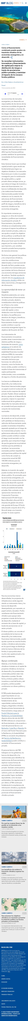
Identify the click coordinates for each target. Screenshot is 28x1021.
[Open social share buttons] (11, 57)
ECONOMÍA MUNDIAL (7, 988)
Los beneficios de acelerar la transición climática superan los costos (13, 871)
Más (9, 971)
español (16, 3)
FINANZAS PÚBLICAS (6, 994)
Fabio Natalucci (9, 82)
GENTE (3, 1004)
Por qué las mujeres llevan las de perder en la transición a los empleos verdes (13, 825)
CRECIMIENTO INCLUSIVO (8, 1001)
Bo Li (3, 82)
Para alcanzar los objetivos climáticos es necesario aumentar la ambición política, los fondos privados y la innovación (13, 918)
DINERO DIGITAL (5, 979)
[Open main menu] (26, 3)
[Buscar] (22, 3)
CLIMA (3, 976)
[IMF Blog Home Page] (7, 3)
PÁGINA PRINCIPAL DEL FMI (8, 1007)
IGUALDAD (4, 982)
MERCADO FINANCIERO (7, 991)
